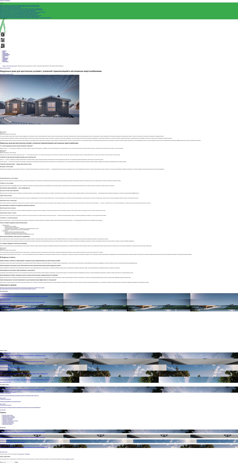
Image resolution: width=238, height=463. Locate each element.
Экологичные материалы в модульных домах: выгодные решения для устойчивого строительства (24, 296)
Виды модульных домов (12, 65)
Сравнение (4, 59)
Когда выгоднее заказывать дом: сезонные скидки (12, 367)
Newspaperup (21, 454)
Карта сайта (5, 61)
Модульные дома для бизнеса (8, 417)
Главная (4, 51)
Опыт (3, 56)
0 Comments (13, 392)
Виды (3, 52)
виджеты (68, 459)
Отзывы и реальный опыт (7, 418)
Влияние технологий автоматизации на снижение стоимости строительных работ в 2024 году (22, 361)
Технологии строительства (5, 371)
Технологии (5, 53)
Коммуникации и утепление (8, 416)
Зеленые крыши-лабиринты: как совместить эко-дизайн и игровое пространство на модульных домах (25, 379)
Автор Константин (4, 74)
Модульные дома (3, 451)
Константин (2, 298)
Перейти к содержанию (5, 0)
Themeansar (27, 454)
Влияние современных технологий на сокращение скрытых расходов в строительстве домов (22, 355)
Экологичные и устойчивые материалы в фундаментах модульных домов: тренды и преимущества (24, 373)
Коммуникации (6, 54)
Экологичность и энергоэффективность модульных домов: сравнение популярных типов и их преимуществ (26, 308)
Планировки (5, 58)
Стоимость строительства (5, 353)
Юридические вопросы (7, 424)
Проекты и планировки (7, 419)
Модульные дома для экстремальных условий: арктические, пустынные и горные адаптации (22, 302)
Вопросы (4, 60)
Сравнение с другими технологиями (10, 420)
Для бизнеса (5, 55)
